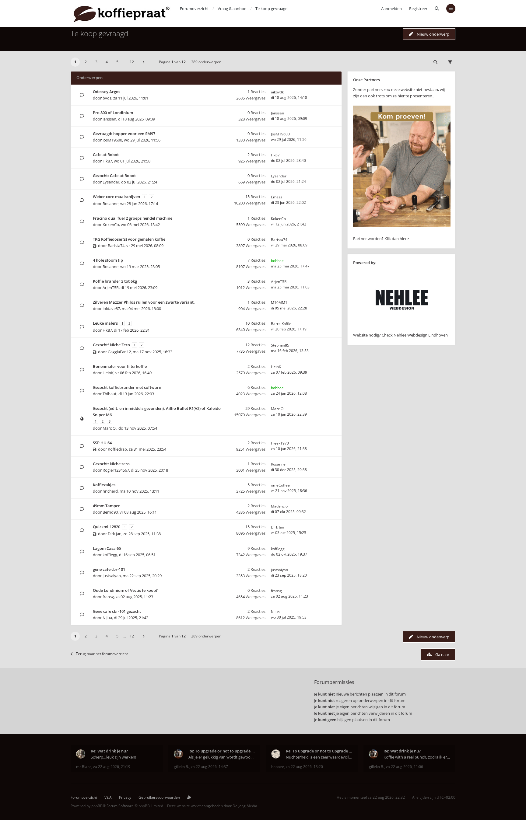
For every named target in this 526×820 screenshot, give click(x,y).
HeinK (108, 372)
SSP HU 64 (102, 442)
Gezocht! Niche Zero (111, 344)
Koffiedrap (117, 449)
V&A (108, 797)
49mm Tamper (106, 505)
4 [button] (107, 62)
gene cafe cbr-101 (109, 569)
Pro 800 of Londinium (113, 112)
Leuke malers (105, 323)
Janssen (109, 119)
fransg (108, 596)
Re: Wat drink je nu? (109, 751)
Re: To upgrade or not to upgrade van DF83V (221, 751)
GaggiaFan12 (119, 351)
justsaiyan (112, 575)
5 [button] (117, 62)
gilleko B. (181, 766)
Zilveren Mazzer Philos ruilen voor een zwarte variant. (144, 302)
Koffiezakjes (104, 484)
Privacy (125, 797)
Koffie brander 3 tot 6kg (115, 281)
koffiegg (110, 554)
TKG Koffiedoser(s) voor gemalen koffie (129, 239)
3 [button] (96, 62)
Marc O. (110, 428)
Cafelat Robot (106, 154)
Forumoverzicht (84, 797)
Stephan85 (280, 345)
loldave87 (111, 308)
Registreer (418, 8)
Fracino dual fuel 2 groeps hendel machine (132, 218)
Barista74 (116, 245)
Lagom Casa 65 (107, 548)
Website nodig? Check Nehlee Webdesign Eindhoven (400, 335)
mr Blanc (83, 766)
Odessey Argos (106, 91)
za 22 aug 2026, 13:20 (304, 766)
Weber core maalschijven (116, 196)
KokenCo (111, 224)
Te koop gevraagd (99, 33)
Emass (276, 197)
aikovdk (277, 92)
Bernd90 (110, 512)
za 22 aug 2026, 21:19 (111, 766)
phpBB (97, 805)
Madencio (279, 506)
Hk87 (107, 161)
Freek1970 (280, 443)
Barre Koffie (281, 323)
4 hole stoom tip (108, 260)
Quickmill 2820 (106, 526)
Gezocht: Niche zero (111, 463)
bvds (107, 98)
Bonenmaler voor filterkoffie (120, 366)
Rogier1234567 (116, 470)
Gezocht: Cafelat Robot (114, 175)
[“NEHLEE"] (402, 328)
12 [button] (132, 62)
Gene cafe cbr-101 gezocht (117, 611)
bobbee (277, 260)
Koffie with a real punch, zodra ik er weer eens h (417, 757)
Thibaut (110, 393)
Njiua (107, 617)
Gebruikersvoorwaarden (159, 797)
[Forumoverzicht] (122, 13)
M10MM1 (279, 302)
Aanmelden (391, 8)
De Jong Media (245, 805)
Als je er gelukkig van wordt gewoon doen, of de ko (221, 757)
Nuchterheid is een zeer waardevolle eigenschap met (319, 757)
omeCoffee (280, 485)
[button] (143, 62)
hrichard (110, 491)
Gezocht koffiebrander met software (127, 387)
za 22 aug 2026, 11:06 (404, 766)
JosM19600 (112, 140)
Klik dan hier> (396, 238)
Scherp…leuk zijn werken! (113, 757)
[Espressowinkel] (402, 226)
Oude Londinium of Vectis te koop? (125, 590)
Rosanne (110, 203)
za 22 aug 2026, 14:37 (209, 766)
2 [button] (86, 62)
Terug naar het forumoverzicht (102, 653)
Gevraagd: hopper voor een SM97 (124, 133)
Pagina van (172, 62)
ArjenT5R (111, 287)
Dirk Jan (114, 533)
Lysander (111, 182)
